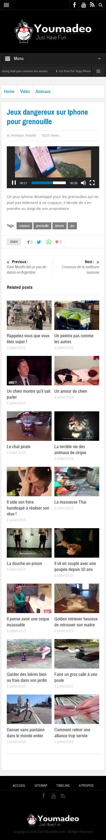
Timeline (63, 785)
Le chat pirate (18, 446)
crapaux (24, 226)
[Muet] (83, 183)
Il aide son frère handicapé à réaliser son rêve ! (28, 508)
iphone (59, 226)
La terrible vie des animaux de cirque (70, 449)
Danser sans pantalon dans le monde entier (26, 733)
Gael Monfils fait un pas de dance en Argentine (26, 267)
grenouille (42, 226)
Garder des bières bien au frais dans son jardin (27, 677)
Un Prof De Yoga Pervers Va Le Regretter (74, 71)
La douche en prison (24, 563)
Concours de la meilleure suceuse (80, 267)
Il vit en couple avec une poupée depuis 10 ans (75, 566)
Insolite (31, 135)
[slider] (49, 182)
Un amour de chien (70, 391)
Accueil (19, 785)
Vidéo (25, 91)
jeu (72, 226)
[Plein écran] (92, 183)
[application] (53, 167)
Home (9, 91)
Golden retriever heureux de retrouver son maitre (76, 622)
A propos (86, 785)
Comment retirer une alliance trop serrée (72, 733)
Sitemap (41, 785)
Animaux (43, 91)
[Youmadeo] (53, 31)
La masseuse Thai (70, 502)
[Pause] (14, 183)
